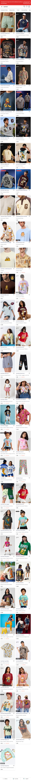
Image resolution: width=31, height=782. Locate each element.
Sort (27, 778)
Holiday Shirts (12, 10)
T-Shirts (18, 10)
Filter (16, 778)
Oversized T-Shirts (4, 10)
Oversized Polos (24, 10)
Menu (5, 778)
